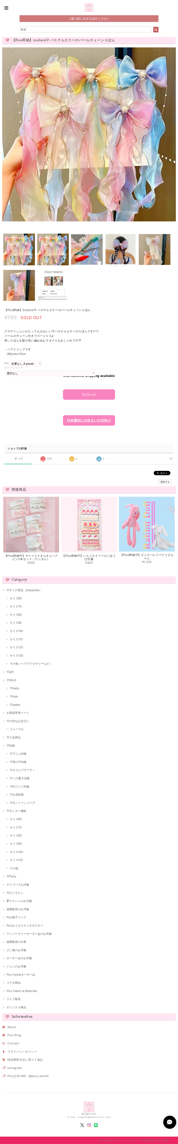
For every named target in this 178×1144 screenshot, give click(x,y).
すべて (19, 458)
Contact (13, 1043)
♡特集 (11, 745)
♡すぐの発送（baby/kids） (24, 590)
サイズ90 (16, 622)
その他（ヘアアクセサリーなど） (31, 663)
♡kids (14, 696)
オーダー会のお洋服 (19, 958)
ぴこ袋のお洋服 (16, 950)
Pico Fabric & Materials (22, 991)
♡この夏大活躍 (20, 778)
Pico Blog (14, 1035)
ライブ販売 (14, 999)
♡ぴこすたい (15, 893)
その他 (14, 868)
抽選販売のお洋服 (18, 909)
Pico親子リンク (16, 917)
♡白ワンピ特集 (20, 786)
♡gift (10, 672)
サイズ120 (16, 647)
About (11, 1027)
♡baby (14, 688)
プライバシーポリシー (22, 1051)
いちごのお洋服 (16, 966)
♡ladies (15, 704)
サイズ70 (15, 606)
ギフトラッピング (13, 367)
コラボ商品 (14, 982)
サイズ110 (16, 639)
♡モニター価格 (16, 811)
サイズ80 (16, 614)
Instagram (14, 1068)
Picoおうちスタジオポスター (25, 925)
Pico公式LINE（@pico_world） (29, 1076)
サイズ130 (16, 655)
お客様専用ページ (18, 712)
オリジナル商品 (16, 1007)
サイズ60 (16, 598)
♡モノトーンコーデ (22, 802)
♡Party (11, 876)
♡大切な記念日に (18, 721)
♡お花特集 (17, 794)
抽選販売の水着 (16, 941)
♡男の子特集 (18, 762)
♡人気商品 (14, 737)
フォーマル (17, 729)
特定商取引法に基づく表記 (25, 1059)
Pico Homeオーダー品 (21, 974)
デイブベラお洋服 (18, 884)
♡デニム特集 (18, 753)
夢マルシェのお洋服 (19, 901)
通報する (165, 481)
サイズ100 (16, 631)
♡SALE (11, 680)
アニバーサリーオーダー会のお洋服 (29, 933)
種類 (6, 363)
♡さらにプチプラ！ (22, 770)
